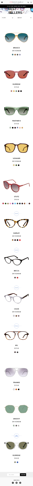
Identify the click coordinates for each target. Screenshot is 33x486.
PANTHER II (16, 121)
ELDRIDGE (16, 84)
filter (4, 17)
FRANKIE (16, 382)
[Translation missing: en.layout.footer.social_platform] (13, 483)
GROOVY (16, 419)
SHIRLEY (16, 233)
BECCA (16, 271)
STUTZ (16, 196)
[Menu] (2, 2)
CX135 (16, 309)
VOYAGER (16, 158)
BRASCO (16, 48)
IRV (16, 345)
